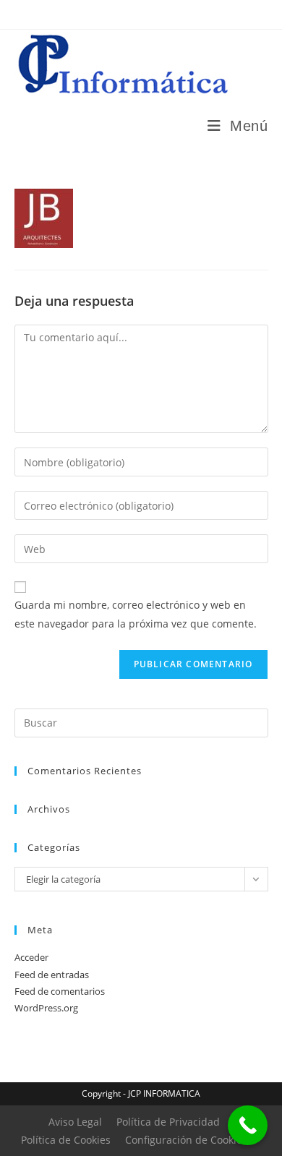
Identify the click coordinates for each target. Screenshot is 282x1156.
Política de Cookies (66, 1140)
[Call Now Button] (248, 1125)
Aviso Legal (75, 1122)
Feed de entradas (51, 974)
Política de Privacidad (168, 1122)
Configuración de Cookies (186, 1140)
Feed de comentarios (59, 991)
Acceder (31, 957)
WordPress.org (46, 1007)
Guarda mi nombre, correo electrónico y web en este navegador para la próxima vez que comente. (135, 614)
